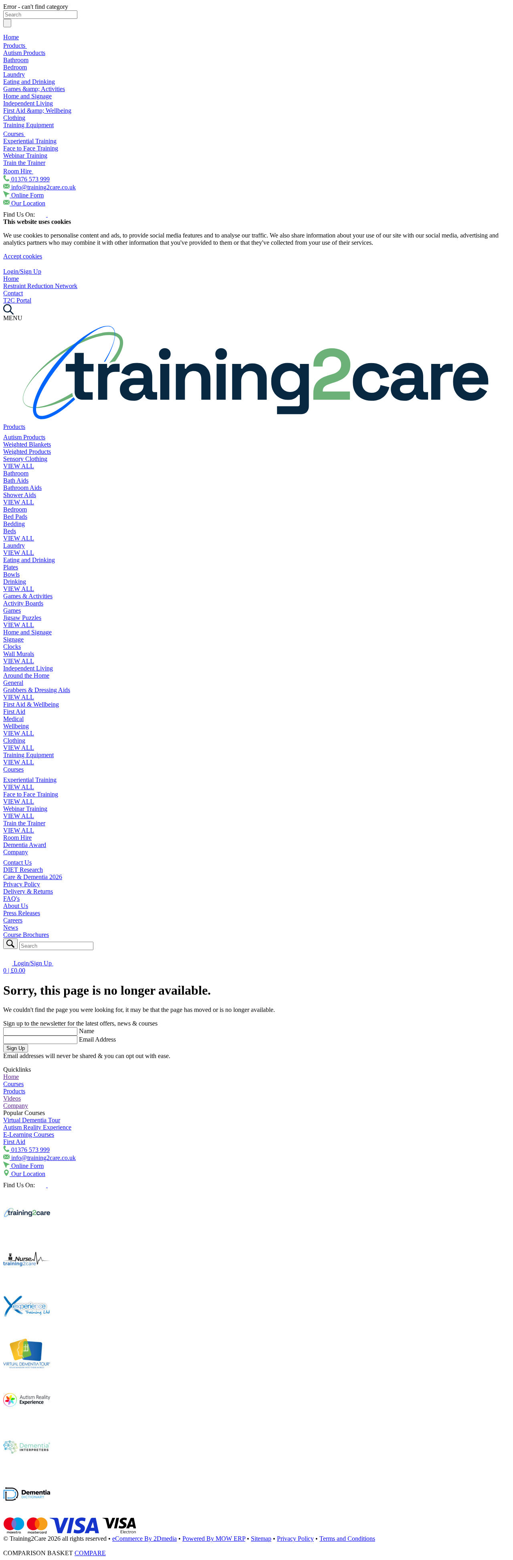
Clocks (12, 646)
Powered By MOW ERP (213, 1538)
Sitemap (261, 1538)
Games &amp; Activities (34, 88)
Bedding (14, 523)
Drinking (14, 581)
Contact (13, 293)
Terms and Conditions (347, 1538)
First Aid (14, 711)
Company (15, 852)
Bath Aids (15, 480)
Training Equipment (28, 125)
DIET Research (23, 869)
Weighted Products (27, 451)
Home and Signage (27, 96)
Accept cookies (22, 256)
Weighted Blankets (27, 444)
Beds (9, 531)
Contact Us (17, 862)
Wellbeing (16, 726)
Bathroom (15, 60)
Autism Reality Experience (37, 1127)
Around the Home (26, 675)
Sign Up (15, 1048)
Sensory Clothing (25, 458)
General (13, 682)
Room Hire (18, 171)
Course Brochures (26, 934)
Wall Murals (18, 653)
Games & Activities (28, 596)
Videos (12, 1098)
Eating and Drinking (29, 81)
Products (15, 45)
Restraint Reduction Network (40, 285)
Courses (14, 133)
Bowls (11, 574)
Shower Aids (19, 495)
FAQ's (11, 898)
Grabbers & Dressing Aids (36, 690)
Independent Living (28, 103)
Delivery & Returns (28, 891)
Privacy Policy (21, 884)
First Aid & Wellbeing (31, 704)
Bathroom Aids (22, 487)
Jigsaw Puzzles (22, 617)
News (10, 927)
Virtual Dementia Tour (31, 1120)
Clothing (14, 117)
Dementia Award (24, 844)
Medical (13, 718)
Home (11, 37)
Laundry (14, 74)
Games (12, 610)
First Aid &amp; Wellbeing (37, 110)
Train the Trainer (24, 162)
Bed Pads (15, 516)
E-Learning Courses (28, 1134)
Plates (10, 567)
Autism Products (24, 52)
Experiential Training (30, 141)
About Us (15, 905)
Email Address (97, 1039)
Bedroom (15, 67)
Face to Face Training (30, 148)
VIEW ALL (18, 466)
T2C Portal (17, 300)
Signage (13, 639)
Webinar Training (25, 155)
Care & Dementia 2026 (32, 876)
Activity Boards (23, 603)
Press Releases (21, 913)
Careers (12, 920)
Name (86, 1031)
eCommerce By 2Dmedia (144, 1538)
